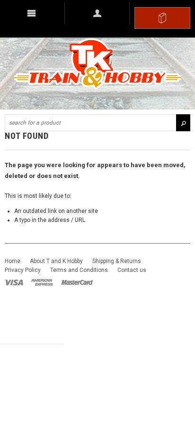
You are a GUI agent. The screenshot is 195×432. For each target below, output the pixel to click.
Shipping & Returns (116, 261)
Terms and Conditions (79, 270)
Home (12, 261)
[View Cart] (162, 18)
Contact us (131, 270)
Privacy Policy (23, 270)
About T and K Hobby (56, 261)
